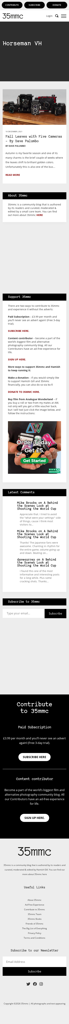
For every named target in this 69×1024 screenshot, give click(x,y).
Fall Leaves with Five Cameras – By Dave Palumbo (33, 139)
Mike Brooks (27, 502)
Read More (12, 175)
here (39, 215)
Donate (57, 5)
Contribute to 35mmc (34, 909)
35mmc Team (34, 914)
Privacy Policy (34, 933)
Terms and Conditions (34, 937)
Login (49, 16)
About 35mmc (34, 899)
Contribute (12, 5)
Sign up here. (17, 359)
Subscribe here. (18, 331)
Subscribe (34, 5)
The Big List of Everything (34, 928)
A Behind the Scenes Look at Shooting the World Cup (37, 505)
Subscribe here (34, 757)
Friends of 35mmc (34, 923)
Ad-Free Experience (34, 904)
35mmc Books (35, 918)
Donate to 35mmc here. (24, 392)
